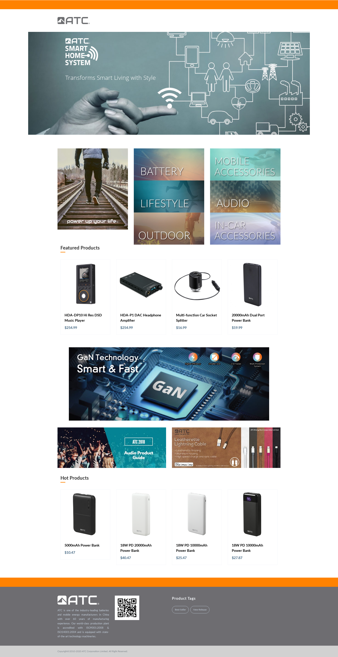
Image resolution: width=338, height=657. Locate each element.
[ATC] (74, 20)
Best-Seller (180, 610)
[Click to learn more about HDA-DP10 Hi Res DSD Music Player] (85, 284)
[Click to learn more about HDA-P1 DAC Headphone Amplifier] (141, 284)
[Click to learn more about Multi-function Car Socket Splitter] (197, 284)
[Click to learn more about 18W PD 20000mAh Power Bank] (141, 514)
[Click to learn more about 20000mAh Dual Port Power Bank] (252, 284)
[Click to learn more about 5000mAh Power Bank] (85, 514)
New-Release (200, 610)
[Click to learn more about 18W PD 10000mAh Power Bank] (197, 514)
